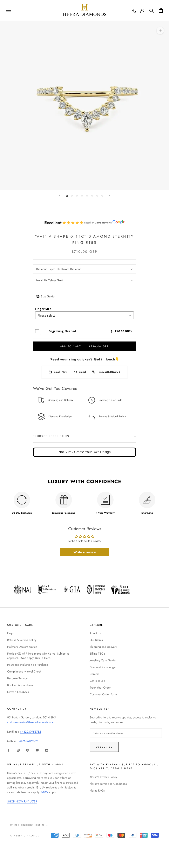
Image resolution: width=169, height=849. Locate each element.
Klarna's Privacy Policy (103, 777)
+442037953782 (30, 732)
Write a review (84, 552)
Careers (94, 674)
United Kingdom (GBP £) (27, 825)
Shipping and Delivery (103, 647)
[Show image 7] (97, 196)
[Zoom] (160, 30)
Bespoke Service (17, 678)
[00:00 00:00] (84, 105)
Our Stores (96, 640)
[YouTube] (37, 749)
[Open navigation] (8, 10)
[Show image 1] (67, 196)
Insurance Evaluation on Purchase (27, 665)
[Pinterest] (27, 749)
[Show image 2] (72, 196)
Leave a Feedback (18, 692)
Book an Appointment (20, 685)
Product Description (51, 436)
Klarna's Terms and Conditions (108, 784)
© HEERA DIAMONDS (24, 835)
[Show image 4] (82, 196)
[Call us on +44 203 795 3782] (134, 11)
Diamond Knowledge (102, 667)
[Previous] (59, 196)
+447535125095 (27, 741)
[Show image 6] (92, 196)
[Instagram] (18, 749)
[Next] (109, 196)
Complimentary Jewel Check (24, 671)
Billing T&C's (97, 653)
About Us (95, 633)
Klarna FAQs (97, 790)
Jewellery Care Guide (102, 660)
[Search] (151, 10)
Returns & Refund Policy (21, 640)
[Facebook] (8, 749)
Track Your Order (100, 687)
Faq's (10, 633)
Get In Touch (97, 681)
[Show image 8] (102, 196)
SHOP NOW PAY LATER (22, 801)
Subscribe (104, 747)
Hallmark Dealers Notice (22, 647)
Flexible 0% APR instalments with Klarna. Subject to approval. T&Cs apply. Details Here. (38, 655)
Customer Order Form (103, 694)
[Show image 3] (77, 196)
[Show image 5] (87, 196)
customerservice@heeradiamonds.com (30, 722)
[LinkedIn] (46, 749)
